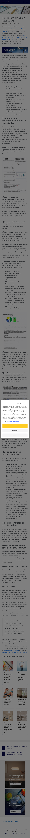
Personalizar (15, 430)
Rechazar (15, 435)
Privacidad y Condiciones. (12, 421)
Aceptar (15, 425)
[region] (15, 419)
